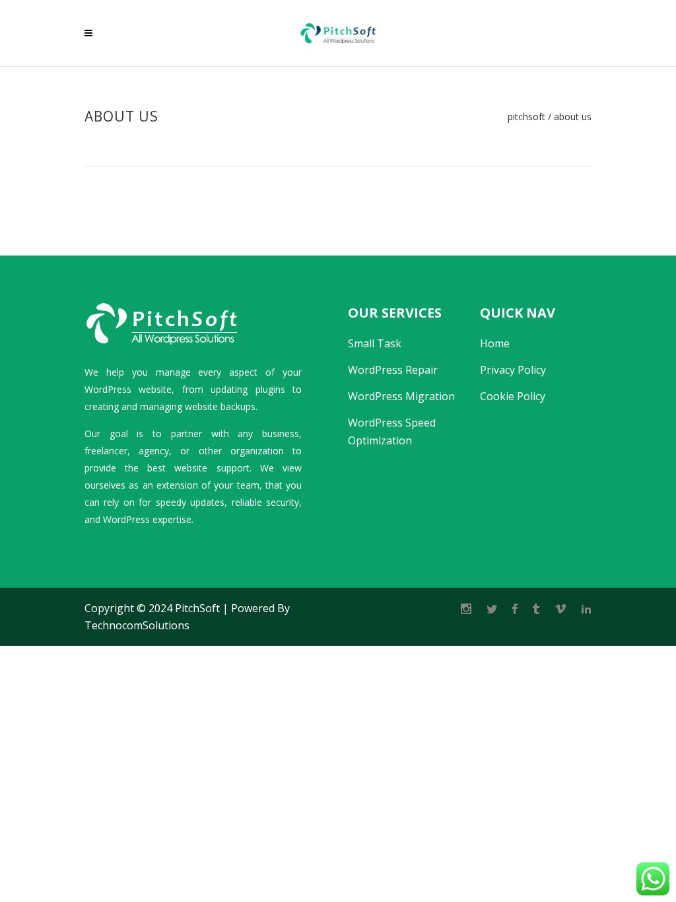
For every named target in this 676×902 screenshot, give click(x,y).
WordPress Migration (401, 396)
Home (495, 343)
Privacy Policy (513, 370)
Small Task (374, 343)
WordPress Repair (393, 370)
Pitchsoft (526, 116)
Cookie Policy (512, 396)
